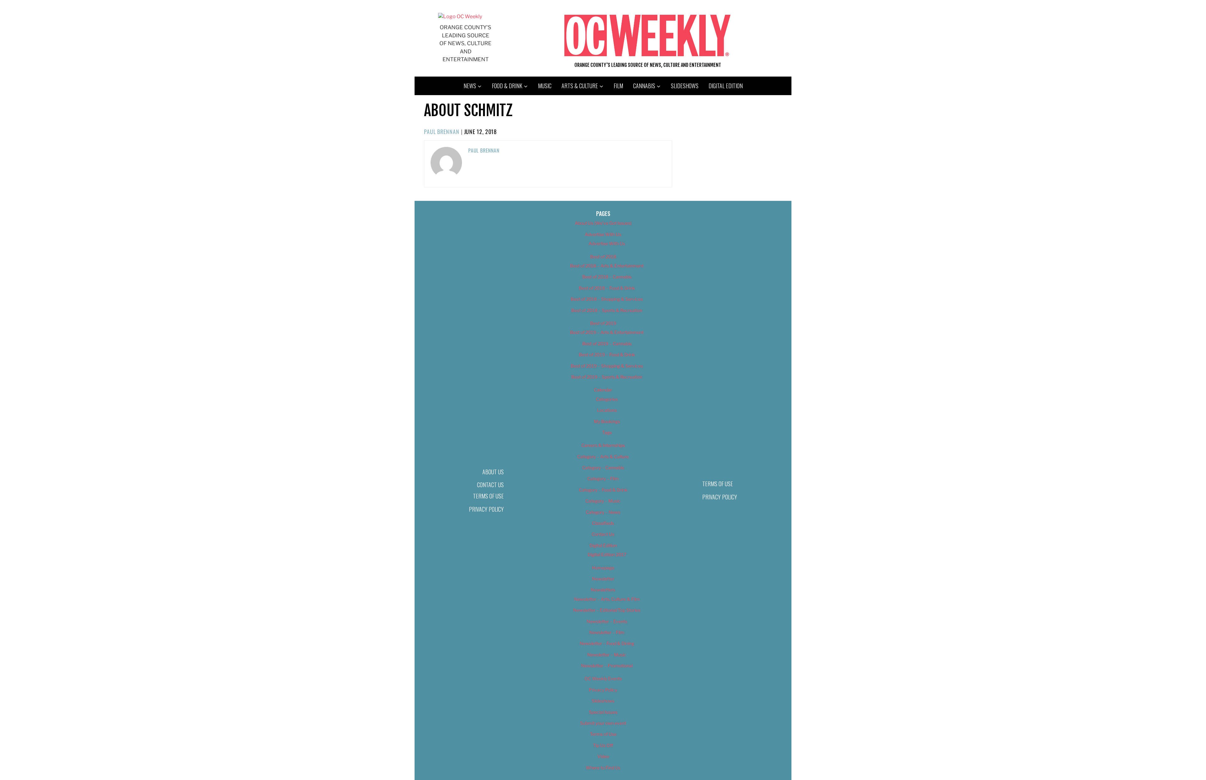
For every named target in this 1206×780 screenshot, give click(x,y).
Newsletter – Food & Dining (607, 643)
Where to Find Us (603, 767)
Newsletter (603, 578)
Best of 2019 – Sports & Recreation (606, 376)
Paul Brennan (441, 131)
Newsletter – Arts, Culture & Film (607, 599)
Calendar (603, 389)
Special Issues (603, 712)
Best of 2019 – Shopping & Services (607, 365)
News (470, 86)
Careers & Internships (603, 445)
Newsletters (603, 589)
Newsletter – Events (607, 621)
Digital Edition (726, 86)
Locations (607, 410)
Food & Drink (507, 86)
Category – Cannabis (603, 467)
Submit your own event (603, 723)
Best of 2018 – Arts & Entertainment (607, 265)
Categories (607, 399)
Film (618, 86)
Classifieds (603, 523)
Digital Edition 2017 (607, 554)
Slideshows (684, 86)
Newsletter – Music (606, 654)
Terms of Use (488, 496)
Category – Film (603, 478)
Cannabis (644, 86)
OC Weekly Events (603, 678)
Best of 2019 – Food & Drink (607, 354)
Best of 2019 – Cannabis (607, 343)
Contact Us (490, 485)
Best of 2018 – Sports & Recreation (606, 310)
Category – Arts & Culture (603, 456)
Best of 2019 (603, 323)
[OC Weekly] (460, 16)
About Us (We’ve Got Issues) (603, 223)
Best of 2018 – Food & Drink (607, 288)
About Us (493, 472)
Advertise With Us (603, 234)
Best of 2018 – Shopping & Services (607, 299)
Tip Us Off (603, 745)
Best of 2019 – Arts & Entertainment (607, 332)
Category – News (603, 512)
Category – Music (603, 500)
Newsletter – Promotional (607, 665)
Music (544, 86)
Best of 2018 (603, 256)
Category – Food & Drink (603, 489)
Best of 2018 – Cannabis (607, 276)
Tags (607, 432)
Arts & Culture (580, 86)
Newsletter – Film (606, 632)
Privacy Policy (486, 509)
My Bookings (607, 421)
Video (603, 756)
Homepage (603, 567)
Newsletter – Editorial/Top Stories (606, 610)
